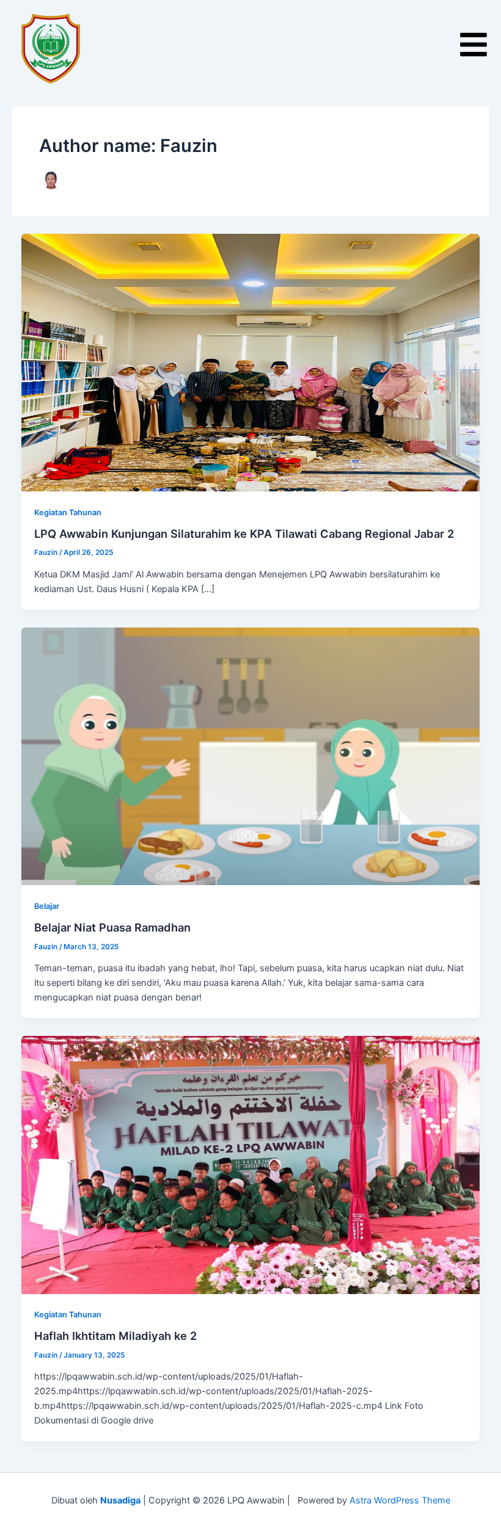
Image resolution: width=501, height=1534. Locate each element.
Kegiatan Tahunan (67, 512)
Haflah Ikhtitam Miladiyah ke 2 (115, 1335)
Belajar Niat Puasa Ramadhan (112, 927)
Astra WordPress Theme (399, 1500)
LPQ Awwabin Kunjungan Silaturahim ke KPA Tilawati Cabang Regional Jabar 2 (244, 533)
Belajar (46, 906)
